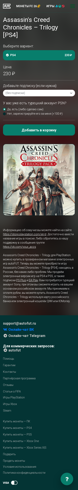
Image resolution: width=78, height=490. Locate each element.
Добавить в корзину (39, 130)
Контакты (9, 371)
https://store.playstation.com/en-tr (24, 234)
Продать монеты (14, 460)
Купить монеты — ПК (16, 421)
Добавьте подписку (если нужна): (30, 86)
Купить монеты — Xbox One (21, 441)
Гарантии (9, 365)
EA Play (33, 280)
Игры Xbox (10, 404)
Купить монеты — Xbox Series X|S (24, 447)
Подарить (9, 454)
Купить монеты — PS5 (17, 434)
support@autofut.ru (19, 323)
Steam (7, 410)
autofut (14, 350)
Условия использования (19, 466)
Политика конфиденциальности (24, 472)
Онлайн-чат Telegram (26, 336)
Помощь (8, 358)
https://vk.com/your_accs (19, 246)
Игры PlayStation (14, 397)
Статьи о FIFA (12, 391)
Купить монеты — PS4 (17, 427)
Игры (50, 6)
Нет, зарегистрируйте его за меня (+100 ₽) (35, 113)
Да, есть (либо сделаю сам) (25, 109)
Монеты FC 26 (26, 6)
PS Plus (21, 280)
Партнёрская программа (19, 378)
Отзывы (8, 385)
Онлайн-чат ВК (21, 329)
